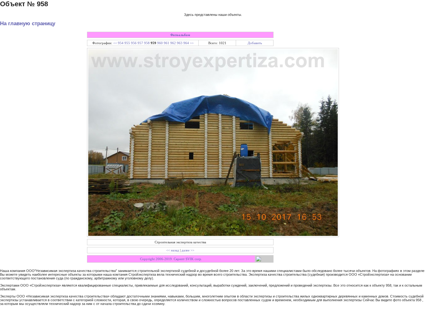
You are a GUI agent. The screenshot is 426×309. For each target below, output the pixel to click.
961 (166, 43)
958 (147, 43)
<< (115, 43)
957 (140, 43)
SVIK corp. (194, 259)
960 (160, 43)
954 (120, 43)
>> (192, 43)
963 (179, 43)
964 (186, 43)
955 (127, 43)
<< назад (172, 250)
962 (173, 43)
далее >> (188, 250)
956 (134, 43)
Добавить (255, 43)
